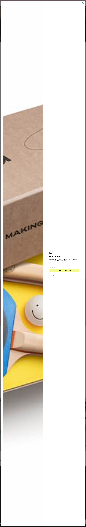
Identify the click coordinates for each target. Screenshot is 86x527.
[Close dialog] (83, 2)
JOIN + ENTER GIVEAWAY (64, 270)
